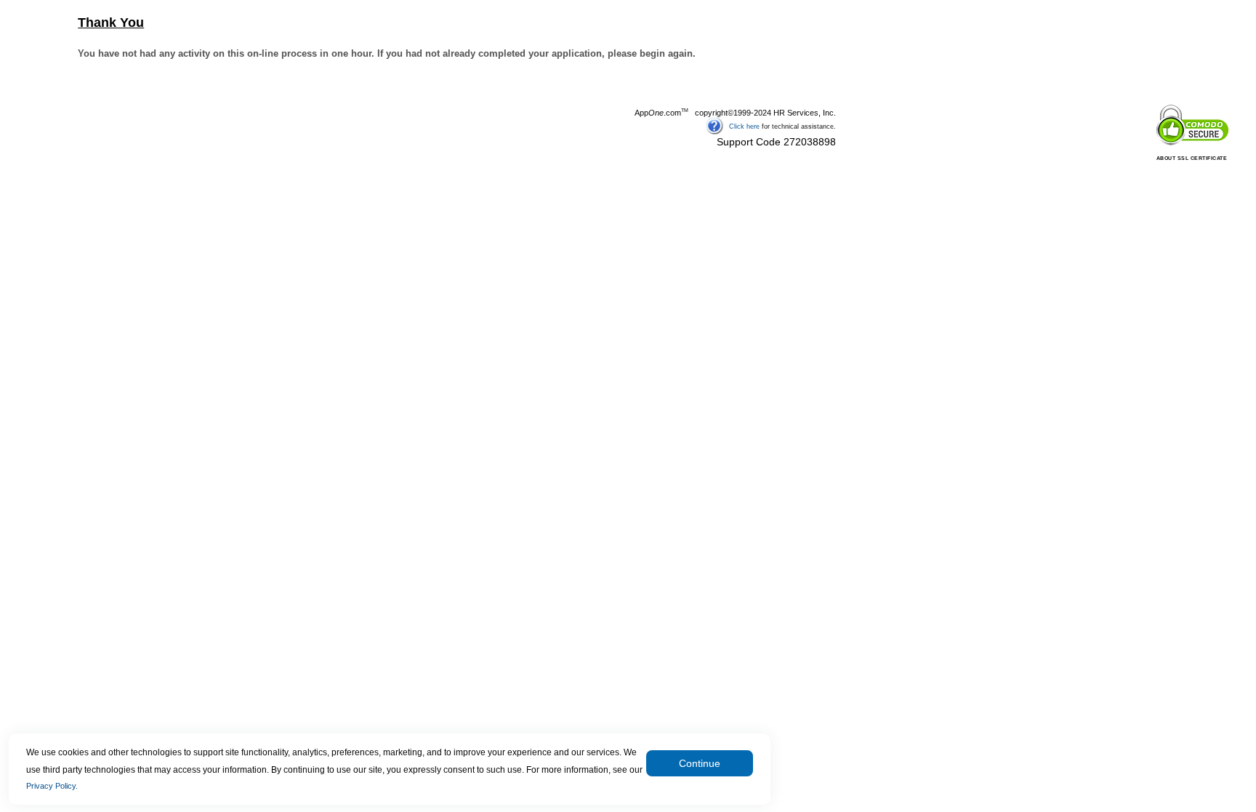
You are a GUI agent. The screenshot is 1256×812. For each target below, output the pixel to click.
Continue (699, 763)
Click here (744, 125)
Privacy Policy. (52, 785)
